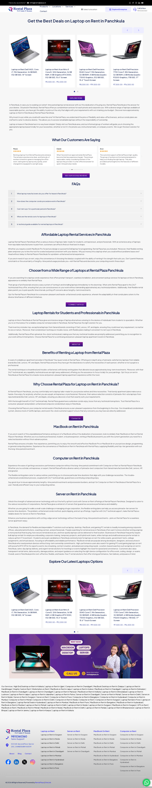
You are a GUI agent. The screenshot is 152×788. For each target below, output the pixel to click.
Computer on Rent (86, 700)
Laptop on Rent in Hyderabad (52, 760)
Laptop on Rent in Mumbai (57, 702)
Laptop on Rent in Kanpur (40, 710)
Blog (19, 753)
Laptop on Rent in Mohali (35, 705)
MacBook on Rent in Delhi (74, 708)
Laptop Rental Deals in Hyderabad (31, 702)
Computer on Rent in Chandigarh (78, 686)
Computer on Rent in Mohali (20, 700)
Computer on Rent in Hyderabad (113, 697)
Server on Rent (42, 697)
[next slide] (138, 30)
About (11, 753)
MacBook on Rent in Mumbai (12, 705)
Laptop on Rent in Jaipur (20, 694)
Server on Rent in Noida (76, 739)
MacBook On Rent (101, 731)
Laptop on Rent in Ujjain (54, 686)
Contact (28, 753)
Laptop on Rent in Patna (65, 694)
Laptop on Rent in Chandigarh (41, 692)
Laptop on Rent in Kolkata (63, 710)
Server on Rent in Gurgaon (24, 697)
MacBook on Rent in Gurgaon (124, 705)
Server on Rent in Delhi (131, 694)
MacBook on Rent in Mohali (28, 708)
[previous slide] (127, 30)
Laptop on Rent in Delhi (56, 705)
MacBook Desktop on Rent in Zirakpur (108, 686)
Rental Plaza (39, 782)
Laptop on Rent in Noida (77, 705)
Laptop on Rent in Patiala (96, 708)
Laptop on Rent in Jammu (18, 710)
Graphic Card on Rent (22, 689)
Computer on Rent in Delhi (43, 700)
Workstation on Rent (40, 689)
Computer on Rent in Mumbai (131, 755)
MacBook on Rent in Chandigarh (108, 689)
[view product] (38, 38)
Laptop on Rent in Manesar (66, 692)
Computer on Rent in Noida (66, 700)
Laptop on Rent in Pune (50, 768)
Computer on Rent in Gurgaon (107, 700)
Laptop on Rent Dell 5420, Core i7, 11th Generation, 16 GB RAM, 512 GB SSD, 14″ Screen (25, 72)
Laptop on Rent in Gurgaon (100, 705)
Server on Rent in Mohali (111, 694)
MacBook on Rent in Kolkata (89, 692)
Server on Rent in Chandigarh (88, 694)
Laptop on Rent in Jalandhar (42, 694)
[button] (10, 156)
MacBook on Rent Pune (79, 702)
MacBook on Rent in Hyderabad (130, 702)
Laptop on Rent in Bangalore (52, 764)
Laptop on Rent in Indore (83, 689)
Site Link (48, 782)
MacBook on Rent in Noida (51, 708)
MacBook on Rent (8, 708)
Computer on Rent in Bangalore (86, 697)
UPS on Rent (142, 705)
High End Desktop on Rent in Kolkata (28, 686)
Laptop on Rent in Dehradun (133, 689)
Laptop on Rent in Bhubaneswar (120, 708)
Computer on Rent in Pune (61, 697)
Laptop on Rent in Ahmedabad (114, 692)
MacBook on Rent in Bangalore (102, 702)
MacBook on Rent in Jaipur (61, 689)
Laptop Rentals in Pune (130, 700)
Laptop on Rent (48, 731)
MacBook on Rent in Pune (103, 764)
